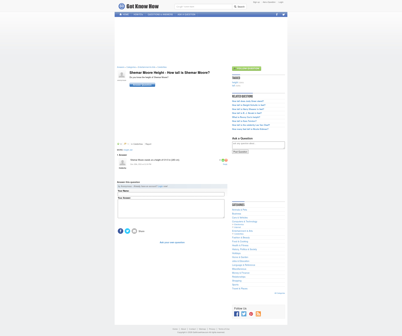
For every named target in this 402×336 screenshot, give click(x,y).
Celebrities (162, 67)
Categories (131, 67)
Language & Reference (243, 264)
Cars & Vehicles (240, 217)
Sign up (256, 2)
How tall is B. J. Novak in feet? (247, 113)
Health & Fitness (240, 245)
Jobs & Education (240, 261)
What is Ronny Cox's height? (246, 117)
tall (131, 149)
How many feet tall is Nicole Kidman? (250, 129)
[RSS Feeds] (258, 313)
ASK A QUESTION (186, 14)
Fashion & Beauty (241, 237)
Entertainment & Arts (146, 67)
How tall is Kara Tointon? (244, 121)
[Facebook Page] (277, 14)
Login (281, 2)
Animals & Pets (239, 209)
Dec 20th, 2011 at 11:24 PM (140, 164)
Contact (192, 329)
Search (240, 6)
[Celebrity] (122, 162)
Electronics (239, 224)
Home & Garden (240, 257)
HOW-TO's (138, 14)
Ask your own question (172, 242)
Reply (225, 164)
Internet (237, 227)
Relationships (238, 276)
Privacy (212, 329)
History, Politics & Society (244, 249)
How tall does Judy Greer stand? (248, 101)
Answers (120, 67)
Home (175, 329)
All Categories (279, 293)
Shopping (237, 280)
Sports (235, 284)
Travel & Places (239, 288)
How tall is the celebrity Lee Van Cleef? (251, 125)
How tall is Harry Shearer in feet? (248, 109)
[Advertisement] (201, 41)
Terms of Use (224, 329)
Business (236, 213)
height (126, 149)
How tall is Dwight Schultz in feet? (249, 105)
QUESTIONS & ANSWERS (160, 14)
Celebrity (122, 168)
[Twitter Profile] (283, 14)
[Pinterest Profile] (251, 313)
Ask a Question (269, 2)
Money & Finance (241, 272)
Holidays (236, 253)
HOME (125, 14)
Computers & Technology (244, 221)
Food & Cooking (240, 241)
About (183, 329)
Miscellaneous (239, 268)
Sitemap (202, 329)
